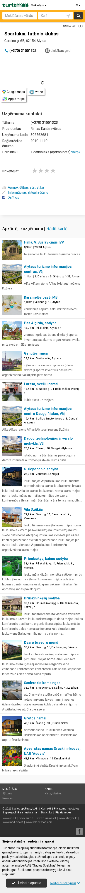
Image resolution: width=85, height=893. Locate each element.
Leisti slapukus (29, 883)
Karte (49, 788)
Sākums (7, 793)
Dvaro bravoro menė (41, 643)
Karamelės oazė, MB (41, 297)
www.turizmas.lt (46, 818)
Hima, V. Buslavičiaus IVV (44, 242)
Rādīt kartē (57, 228)
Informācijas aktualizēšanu (28, 192)
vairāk (75, 152)
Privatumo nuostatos (66, 808)
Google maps (16, 92)
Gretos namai (35, 718)
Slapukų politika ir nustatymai (19, 812)
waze (39, 92)
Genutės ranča (36, 353)
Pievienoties (63, 812)
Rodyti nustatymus (63, 883)
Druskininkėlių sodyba (42, 598)
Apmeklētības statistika (26, 187)
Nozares (7, 798)
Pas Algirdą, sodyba (40, 323)
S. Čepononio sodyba (41, 469)
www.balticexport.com (39, 822)
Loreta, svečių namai (41, 384)
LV (77, 5)
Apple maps (16, 99)
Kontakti (46, 808)
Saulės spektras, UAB (25, 808)
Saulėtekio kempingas (42, 683)
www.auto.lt (26, 818)
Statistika (46, 812)
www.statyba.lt (68, 818)
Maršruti (57, 793)
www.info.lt (9, 818)
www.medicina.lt (13, 822)
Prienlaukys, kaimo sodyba (46, 559)
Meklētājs (37, 5)
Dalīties (13, 197)
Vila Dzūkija (33, 509)
